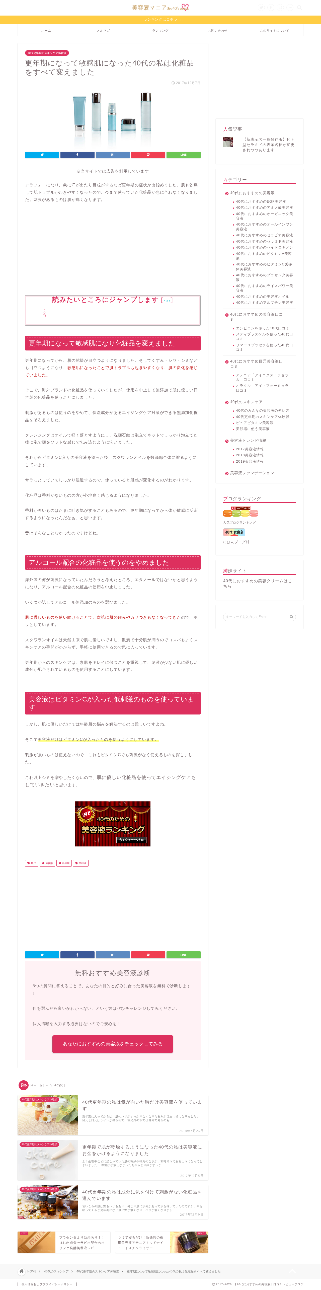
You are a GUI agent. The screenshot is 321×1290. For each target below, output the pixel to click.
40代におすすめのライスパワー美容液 (264, 288)
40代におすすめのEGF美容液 (261, 201)
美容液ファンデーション (252, 473)
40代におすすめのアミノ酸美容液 (264, 207)
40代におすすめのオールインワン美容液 (264, 227)
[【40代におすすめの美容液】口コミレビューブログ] (160, 12)
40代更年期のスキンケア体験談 (47, 52)
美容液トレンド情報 (248, 440)
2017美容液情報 (250, 449)
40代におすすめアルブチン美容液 (264, 303)
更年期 (65, 863)
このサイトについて (274, 30)
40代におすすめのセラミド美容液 (264, 241)
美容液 (82, 863)
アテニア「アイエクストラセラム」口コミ (262, 377)
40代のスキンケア (246, 402)
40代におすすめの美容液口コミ (256, 317)
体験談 (49, 863)
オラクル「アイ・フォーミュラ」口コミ (264, 388)
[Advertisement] (113, 249)
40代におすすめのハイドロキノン (264, 247)
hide (167, 301)
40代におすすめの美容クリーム (253, 581)
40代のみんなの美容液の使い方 (262, 410)
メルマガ (103, 30)
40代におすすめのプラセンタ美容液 (264, 277)
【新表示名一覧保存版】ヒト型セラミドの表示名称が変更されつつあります (269, 144)
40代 (33, 863)
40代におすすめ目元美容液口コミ (256, 364)
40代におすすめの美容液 (252, 193)
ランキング (160, 30)
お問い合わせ (217, 30)
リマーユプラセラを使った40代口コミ (264, 347)
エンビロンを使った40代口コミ (262, 328)
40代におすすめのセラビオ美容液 (264, 235)
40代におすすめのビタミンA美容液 (264, 256)
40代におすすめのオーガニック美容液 (264, 216)
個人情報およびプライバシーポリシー (47, 1284)
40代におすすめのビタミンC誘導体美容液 (264, 266)
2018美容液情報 (250, 455)
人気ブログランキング (239, 522)
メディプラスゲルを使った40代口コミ (264, 336)
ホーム (46, 30)
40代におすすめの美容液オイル (262, 297)
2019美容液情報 (250, 461)
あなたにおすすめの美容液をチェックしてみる (113, 1043)
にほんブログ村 (236, 542)
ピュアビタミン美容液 (255, 423)
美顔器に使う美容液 (253, 429)
